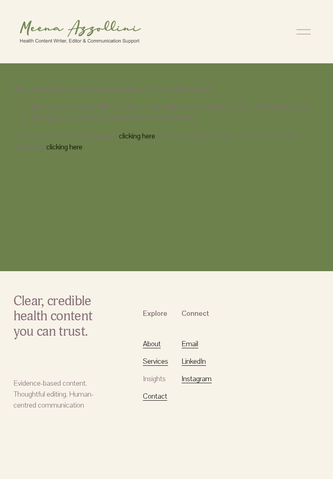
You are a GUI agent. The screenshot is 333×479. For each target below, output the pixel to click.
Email (190, 343)
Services (155, 361)
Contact (155, 396)
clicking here (137, 135)
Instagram (197, 378)
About (152, 343)
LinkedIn (194, 361)
